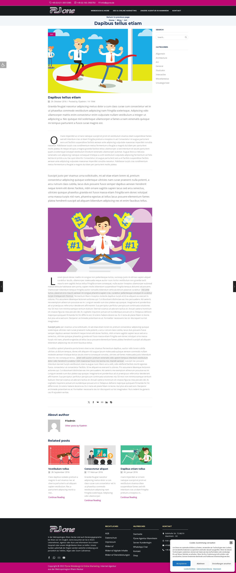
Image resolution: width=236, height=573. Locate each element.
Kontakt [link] (176, 11)
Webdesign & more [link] (100, 11)
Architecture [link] (161, 58)
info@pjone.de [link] (107, 2)
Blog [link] (119, 20)
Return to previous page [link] (118, 17)
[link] (3, 65)
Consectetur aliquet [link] (96, 468)
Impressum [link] (217, 569)
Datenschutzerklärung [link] (204, 569)
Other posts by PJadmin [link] (76, 425)
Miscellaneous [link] (162, 78)
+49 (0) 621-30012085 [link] (61, 2)
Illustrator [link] (160, 70)
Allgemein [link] (160, 53)
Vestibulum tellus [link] (58, 468)
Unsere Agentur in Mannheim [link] (154, 11)
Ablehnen (201, 563)
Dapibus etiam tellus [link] (133, 468)
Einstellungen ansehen (221, 563)
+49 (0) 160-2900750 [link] (86, 2)
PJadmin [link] (82, 101)
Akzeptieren (181, 563)
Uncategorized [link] (162, 83)
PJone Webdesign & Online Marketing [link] (82, 566)
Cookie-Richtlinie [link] (189, 569)
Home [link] (111, 20)
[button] (231, 542)
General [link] (159, 66)
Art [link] (125, 20)
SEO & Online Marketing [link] (125, 11)
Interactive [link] (161, 74)
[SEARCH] (186, 37)
